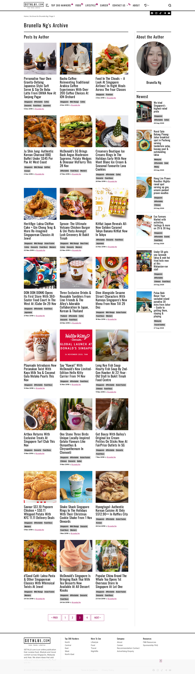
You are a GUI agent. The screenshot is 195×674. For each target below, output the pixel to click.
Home (26, 16)
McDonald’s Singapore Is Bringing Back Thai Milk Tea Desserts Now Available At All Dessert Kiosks (75, 583)
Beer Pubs (84, 243)
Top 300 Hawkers (61, 5)
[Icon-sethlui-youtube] (169, 13)
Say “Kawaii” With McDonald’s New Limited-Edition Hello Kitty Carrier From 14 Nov (76, 371)
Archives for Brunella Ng (39, 16)
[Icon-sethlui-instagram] (156, 13)
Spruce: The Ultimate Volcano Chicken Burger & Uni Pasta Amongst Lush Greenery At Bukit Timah (75, 231)
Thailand (63, 316)
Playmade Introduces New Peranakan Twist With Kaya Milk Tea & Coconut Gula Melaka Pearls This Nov (40, 372)
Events (167, 237)
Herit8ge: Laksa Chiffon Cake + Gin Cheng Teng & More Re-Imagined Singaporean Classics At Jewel (40, 231)
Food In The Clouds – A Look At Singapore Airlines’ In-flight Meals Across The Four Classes (111, 84)
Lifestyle (90, 5)
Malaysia (157, 159)
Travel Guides (159, 325)
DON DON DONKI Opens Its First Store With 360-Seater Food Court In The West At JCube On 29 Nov (40, 298)
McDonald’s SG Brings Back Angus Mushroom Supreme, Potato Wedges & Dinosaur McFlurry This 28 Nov (76, 158)
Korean (27, 171)
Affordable (38, 102)
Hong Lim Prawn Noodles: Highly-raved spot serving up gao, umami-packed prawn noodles (162, 185)
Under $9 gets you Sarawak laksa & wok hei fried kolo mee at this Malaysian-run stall (162, 260)
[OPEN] (47, 5)
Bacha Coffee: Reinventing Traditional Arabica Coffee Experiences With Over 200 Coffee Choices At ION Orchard (74, 87)
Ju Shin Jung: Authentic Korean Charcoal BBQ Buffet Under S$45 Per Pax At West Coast (38, 156)
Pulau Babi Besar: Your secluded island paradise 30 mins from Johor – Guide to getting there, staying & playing (162, 304)
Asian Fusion (49, 243)
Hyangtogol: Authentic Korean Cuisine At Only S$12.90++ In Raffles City (112, 510)
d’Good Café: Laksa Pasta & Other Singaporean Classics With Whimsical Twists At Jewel (39, 581)
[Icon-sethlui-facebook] (152, 13)
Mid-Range (74, 102)
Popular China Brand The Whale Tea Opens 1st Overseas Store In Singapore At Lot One (111, 581)
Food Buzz (37, 105)
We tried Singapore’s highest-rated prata (160, 107)
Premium (109, 94)
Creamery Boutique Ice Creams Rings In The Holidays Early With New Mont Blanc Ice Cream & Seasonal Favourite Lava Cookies (111, 160)
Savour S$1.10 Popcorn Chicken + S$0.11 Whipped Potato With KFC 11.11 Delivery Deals (39, 512)
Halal (166, 163)
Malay (156, 167)
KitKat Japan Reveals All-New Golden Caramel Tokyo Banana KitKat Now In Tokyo (112, 229)
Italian (79, 461)
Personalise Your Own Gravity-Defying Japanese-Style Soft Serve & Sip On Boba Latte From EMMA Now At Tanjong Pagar (40, 87)
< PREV (54, 617)
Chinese (99, 389)
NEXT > (97, 617)
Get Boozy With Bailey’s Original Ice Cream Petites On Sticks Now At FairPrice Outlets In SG (111, 439)
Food (78, 5)
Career (104, 5)
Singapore (28, 102)
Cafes (46, 102)
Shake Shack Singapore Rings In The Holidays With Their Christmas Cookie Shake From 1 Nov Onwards (76, 514)
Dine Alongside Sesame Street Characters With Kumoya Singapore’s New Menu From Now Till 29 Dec (111, 299)
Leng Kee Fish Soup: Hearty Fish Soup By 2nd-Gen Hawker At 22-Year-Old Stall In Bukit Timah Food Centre (112, 372)
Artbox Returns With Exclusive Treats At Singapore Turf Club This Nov (39, 439)
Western (83, 171)
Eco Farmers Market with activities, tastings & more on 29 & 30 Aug (162, 222)
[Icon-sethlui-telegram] (165, 13)
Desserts (27, 105)
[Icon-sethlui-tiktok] (160, 13)
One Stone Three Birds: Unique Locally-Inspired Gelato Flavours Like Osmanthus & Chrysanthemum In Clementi (75, 443)
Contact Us (118, 5)
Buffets (47, 167)
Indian (166, 120)
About (136, 5)
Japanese (47, 105)
